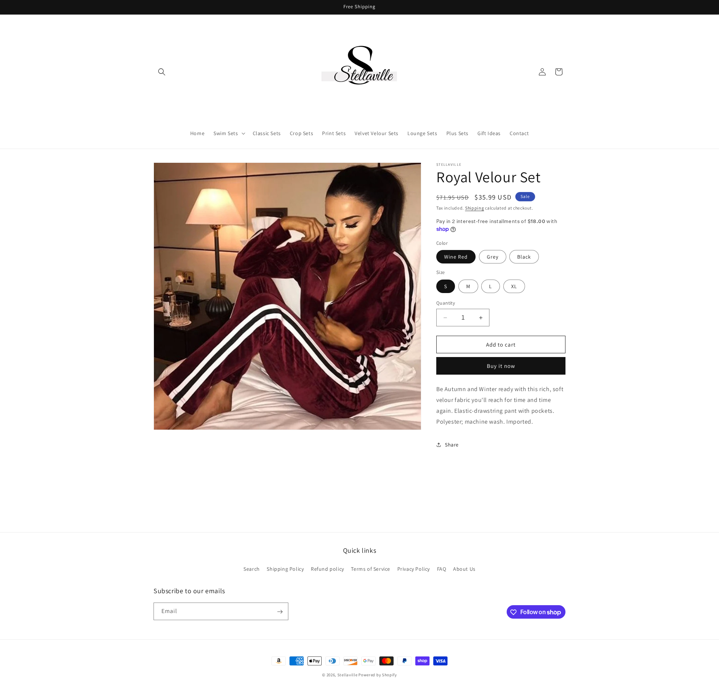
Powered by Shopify (377, 674)
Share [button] (452, 444)
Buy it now (501, 365)
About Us (464, 568)
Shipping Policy (285, 568)
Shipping (474, 208)
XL (514, 286)
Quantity (445, 303)
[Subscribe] (279, 612)
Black (524, 256)
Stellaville (347, 674)
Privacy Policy (413, 568)
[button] (162, 72)
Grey (492, 256)
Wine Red (456, 256)
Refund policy (327, 568)
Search (251, 568)
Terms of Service (370, 568)
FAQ (441, 568)
